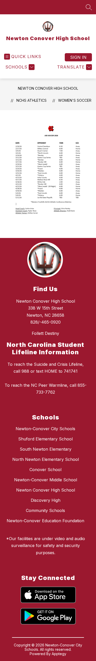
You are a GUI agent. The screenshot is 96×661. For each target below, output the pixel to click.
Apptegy (59, 654)
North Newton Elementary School (45, 459)
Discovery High (45, 500)
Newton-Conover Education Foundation (45, 520)
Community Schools (45, 510)
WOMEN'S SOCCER (74, 100)
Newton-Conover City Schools (45, 428)
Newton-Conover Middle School (45, 479)
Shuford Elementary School (45, 438)
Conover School (45, 469)
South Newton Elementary (45, 449)
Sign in (78, 57)
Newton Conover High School (48, 88)
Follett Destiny (45, 333)
